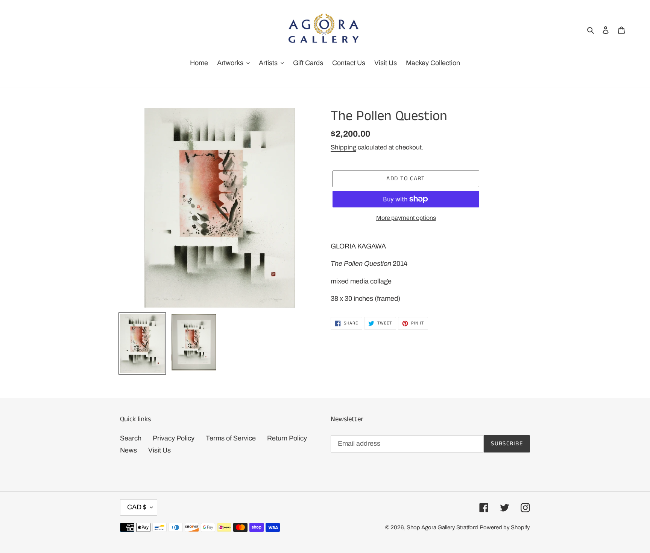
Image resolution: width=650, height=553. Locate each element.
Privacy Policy (173, 438)
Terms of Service (231, 438)
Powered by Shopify (505, 527)
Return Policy (287, 438)
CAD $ (136, 507)
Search (130, 438)
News (128, 450)
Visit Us (159, 450)
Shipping (343, 147)
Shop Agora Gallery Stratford (442, 527)
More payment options (406, 218)
